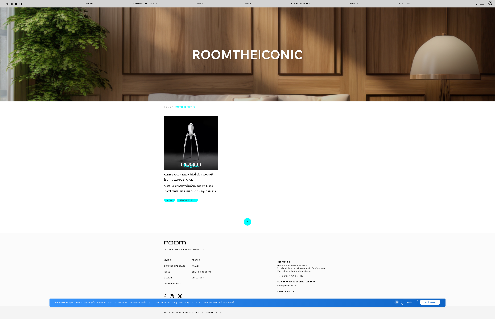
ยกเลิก (409, 302)
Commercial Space (145, 3)
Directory (404, 3)
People (354, 3)
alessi (169, 200)
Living (90, 3)
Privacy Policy (285, 291)
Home (167, 107)
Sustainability (300, 3)
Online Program (201, 272)
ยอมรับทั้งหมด (430, 302)
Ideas (199, 3)
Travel (196, 266)
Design (247, 3)
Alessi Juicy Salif (187, 200)
